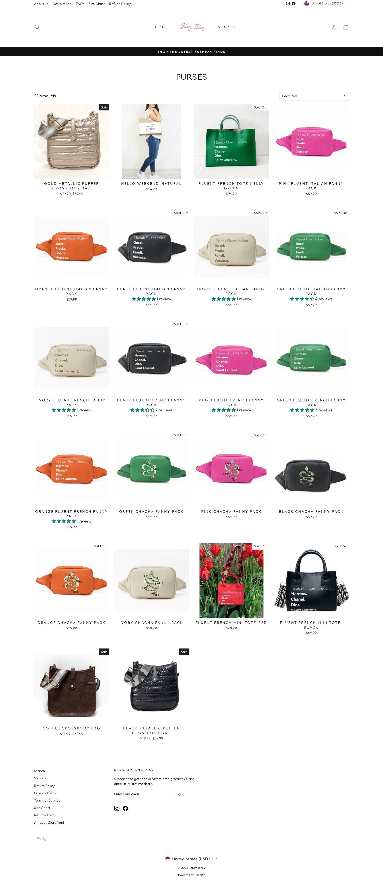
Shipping (41, 778)
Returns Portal (45, 815)
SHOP (158, 27)
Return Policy (44, 786)
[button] (144, 298)
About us (41, 4)
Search (227, 27)
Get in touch (62, 4)
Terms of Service (47, 800)
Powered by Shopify (191, 874)
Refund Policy (120, 4)
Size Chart (97, 4)
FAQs (80, 4)
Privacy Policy (45, 793)
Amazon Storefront (49, 822)
